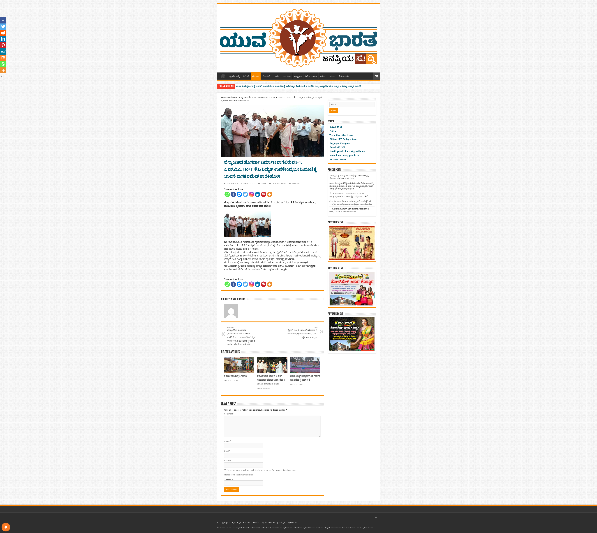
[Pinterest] (263, 194)
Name (227, 441)
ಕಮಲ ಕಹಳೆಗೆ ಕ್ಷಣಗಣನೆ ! (235, 376)
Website (227, 460)
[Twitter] (245, 194)
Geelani (293, 522)
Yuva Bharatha (232, 183)
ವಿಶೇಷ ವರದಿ (344, 76)
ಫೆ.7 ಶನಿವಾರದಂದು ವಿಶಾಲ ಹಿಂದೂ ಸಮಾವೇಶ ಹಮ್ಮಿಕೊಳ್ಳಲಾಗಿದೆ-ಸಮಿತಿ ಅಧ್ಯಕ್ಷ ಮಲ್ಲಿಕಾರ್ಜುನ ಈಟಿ (276, 86)
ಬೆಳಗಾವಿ (246, 76)
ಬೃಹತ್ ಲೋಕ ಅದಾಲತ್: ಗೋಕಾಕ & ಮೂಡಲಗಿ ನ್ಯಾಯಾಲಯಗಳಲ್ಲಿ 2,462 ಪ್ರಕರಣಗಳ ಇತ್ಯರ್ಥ (302, 332)
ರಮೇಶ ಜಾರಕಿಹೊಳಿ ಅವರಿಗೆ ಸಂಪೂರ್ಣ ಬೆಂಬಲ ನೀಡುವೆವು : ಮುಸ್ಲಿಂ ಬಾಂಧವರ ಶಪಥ (271, 380)
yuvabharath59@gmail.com (344, 155)
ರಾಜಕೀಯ (287, 76)
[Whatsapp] (227, 194)
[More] (269, 194)
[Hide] (1, 76)
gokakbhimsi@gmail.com (351, 151)
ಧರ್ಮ (277, 76)
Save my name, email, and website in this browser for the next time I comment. (262, 470)
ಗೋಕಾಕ (255, 76)
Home (223, 75)
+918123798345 (337, 159)
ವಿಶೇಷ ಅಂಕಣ (311, 76)
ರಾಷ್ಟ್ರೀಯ (298, 76)
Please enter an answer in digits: (238, 475)
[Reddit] (3, 33)
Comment (229, 414)
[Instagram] (251, 194)
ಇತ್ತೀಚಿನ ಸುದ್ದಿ (234, 76)
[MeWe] (3, 51)
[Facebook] (233, 194)
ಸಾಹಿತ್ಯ (322, 76)
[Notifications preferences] (6, 527)
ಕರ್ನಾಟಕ (266, 76)
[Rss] (376, 517)
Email (227, 451)
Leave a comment (279, 183)
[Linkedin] (257, 194)
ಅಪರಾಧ (332, 76)
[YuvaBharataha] (298, 37)
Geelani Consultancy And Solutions (237, 528)
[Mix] (3, 58)
